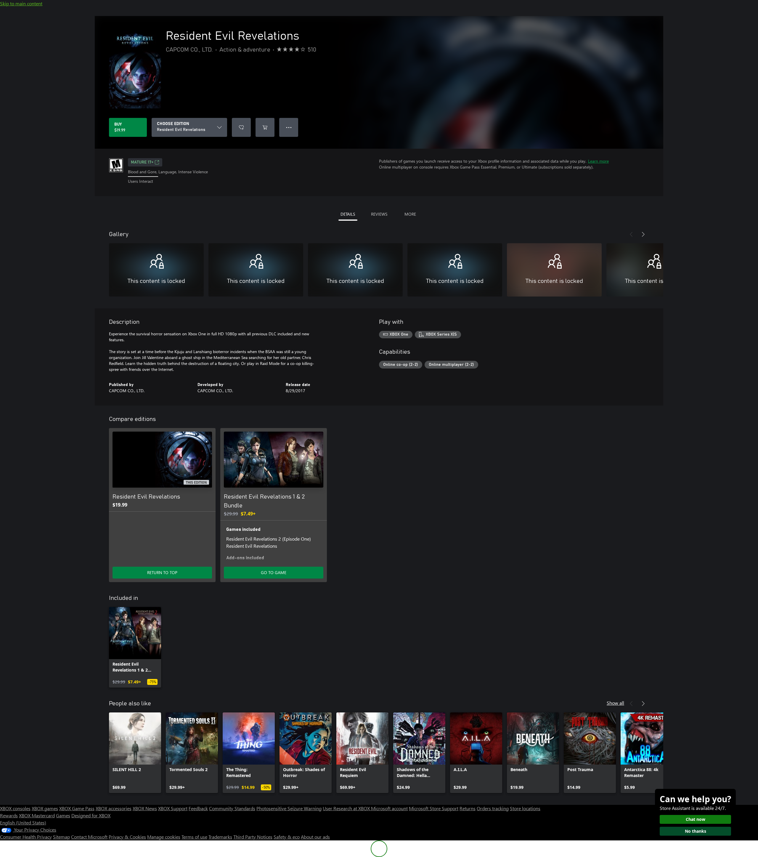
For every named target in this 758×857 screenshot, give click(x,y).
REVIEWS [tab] (379, 214)
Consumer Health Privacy (26, 837)
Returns (468, 808)
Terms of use (194, 837)
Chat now (695, 819)
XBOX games (45, 808)
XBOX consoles (15, 808)
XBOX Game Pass (76, 808)
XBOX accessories (113, 808)
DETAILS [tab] (348, 214)
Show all (615, 703)
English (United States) (23, 822)
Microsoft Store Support (433, 808)
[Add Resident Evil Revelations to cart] (265, 127)
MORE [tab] (410, 214)
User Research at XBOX (347, 808)
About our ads (315, 837)
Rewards (9, 815)
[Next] (643, 234)
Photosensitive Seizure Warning (289, 808)
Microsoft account (389, 808)
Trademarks (220, 837)
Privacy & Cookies (127, 837)
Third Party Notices (252, 837)
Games (63, 815)
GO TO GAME (273, 572)
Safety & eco (287, 837)
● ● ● (289, 127)
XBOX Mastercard (37, 815)
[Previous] (631, 234)
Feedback (198, 808)
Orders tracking (493, 808)
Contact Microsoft (89, 837)
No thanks (695, 831)
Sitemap (61, 837)
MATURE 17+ (142, 162)
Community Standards (232, 808)
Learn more (598, 161)
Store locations (525, 808)
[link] (135, 647)
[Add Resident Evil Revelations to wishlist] (241, 127)
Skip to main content (21, 3)
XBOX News (145, 808)
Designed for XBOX (90, 815)
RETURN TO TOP (162, 572)
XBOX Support (172, 808)
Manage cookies (163, 837)
